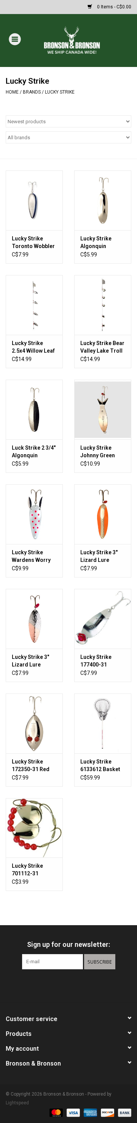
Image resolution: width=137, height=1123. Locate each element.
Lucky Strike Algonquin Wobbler (96, 242)
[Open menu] (15, 38)
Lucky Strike (60, 92)
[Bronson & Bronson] (83, 40)
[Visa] (72, 1112)
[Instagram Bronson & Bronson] (82, 985)
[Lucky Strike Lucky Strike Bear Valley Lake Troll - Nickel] (102, 305)
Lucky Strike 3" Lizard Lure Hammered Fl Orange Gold (99, 556)
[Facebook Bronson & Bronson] (55, 985)
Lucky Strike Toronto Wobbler (33, 242)
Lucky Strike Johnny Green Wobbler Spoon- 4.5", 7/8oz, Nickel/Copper (100, 452)
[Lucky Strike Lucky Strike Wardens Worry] (34, 514)
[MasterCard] (55, 1112)
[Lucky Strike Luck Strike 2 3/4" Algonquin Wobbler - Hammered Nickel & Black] (34, 409)
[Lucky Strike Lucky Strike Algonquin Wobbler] (102, 200)
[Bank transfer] (123, 1112)
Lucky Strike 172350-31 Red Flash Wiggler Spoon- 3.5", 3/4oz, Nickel (30, 766)
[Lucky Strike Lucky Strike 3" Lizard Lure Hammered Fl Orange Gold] (102, 514)
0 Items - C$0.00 (113, 7)
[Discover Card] (106, 1112)
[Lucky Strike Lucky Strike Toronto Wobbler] (34, 200)
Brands (32, 92)
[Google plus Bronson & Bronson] (68, 985)
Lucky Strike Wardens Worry (31, 556)
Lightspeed (17, 1103)
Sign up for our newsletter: (68, 944)
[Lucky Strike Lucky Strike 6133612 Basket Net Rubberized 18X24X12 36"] (102, 723)
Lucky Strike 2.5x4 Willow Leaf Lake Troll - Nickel (33, 347)
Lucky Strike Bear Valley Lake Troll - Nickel (102, 347)
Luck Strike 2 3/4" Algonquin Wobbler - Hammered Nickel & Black (34, 452)
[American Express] (89, 1112)
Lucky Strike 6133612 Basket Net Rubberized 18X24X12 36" (100, 766)
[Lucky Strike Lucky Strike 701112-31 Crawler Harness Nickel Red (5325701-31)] (34, 828)
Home (12, 92)
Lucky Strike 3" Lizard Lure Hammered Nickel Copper (30, 661)
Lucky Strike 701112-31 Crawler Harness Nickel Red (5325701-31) (33, 870)
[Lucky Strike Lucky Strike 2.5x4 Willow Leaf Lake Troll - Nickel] (34, 305)
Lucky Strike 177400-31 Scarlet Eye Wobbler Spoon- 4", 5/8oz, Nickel (100, 661)
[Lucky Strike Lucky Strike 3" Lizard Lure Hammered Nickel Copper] (34, 619)
